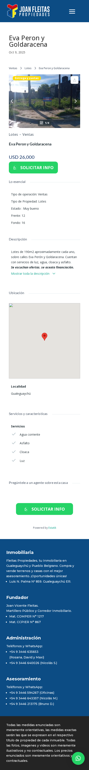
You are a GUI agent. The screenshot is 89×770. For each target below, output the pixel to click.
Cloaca (24, 452)
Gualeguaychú (21, 393)
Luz (22, 461)
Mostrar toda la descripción (30, 273)
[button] (78, 758)
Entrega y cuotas (27, 78)
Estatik (52, 528)
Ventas (13, 68)
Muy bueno (31, 208)
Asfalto (25, 443)
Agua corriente (30, 434)
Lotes (28, 68)
